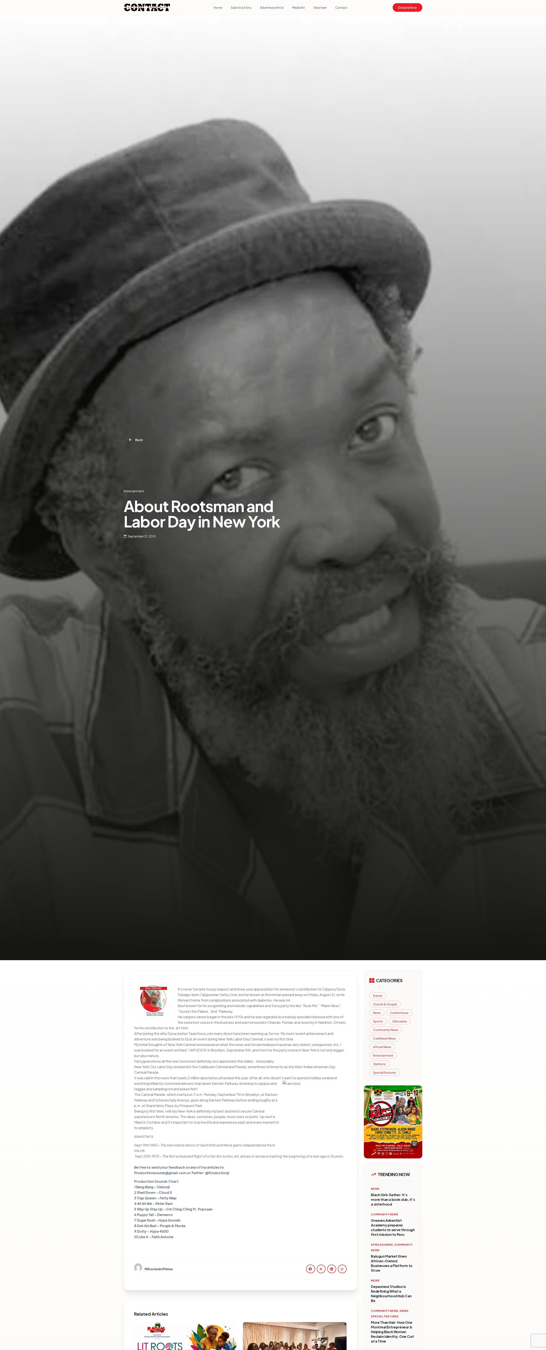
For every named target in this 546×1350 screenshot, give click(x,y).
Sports (378, 1021)
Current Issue (399, 1013)
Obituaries (399, 1021)
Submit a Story (241, 7)
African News (382, 1047)
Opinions (379, 1064)
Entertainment (383, 1055)
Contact (341, 7)
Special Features (384, 1072)
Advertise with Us (272, 7)
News (377, 1013)
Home (218, 7)
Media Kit (298, 7)
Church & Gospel (385, 1004)
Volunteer (320, 7)
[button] (310, 1269)
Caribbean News (384, 1038)
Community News (385, 1030)
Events (377, 996)
